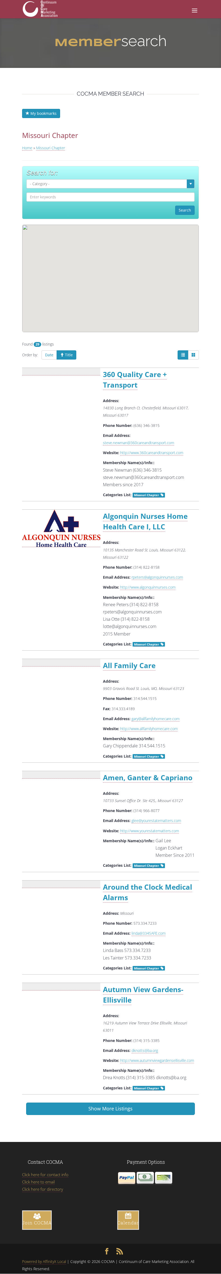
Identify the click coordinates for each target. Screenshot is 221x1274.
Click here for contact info (45, 1174)
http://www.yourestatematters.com (149, 830)
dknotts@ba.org (145, 1050)
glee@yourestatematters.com (156, 820)
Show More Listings (110, 1108)
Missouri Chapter (146, 495)
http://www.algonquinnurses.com (147, 587)
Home (27, 147)
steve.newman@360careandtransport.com (138, 442)
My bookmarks (43, 113)
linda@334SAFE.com (148, 933)
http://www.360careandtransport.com (151, 452)
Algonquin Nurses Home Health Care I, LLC (145, 521)
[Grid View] (193, 355)
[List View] (183, 355)
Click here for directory (42, 1189)
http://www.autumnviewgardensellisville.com (157, 1060)
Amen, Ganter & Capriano (147, 777)
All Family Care (129, 665)
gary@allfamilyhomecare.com (155, 718)
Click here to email (38, 1182)
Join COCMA (37, 1222)
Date (49, 354)
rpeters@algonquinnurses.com (157, 577)
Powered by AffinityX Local (44, 1261)
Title (68, 354)
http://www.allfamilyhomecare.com (149, 728)
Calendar (128, 1222)
